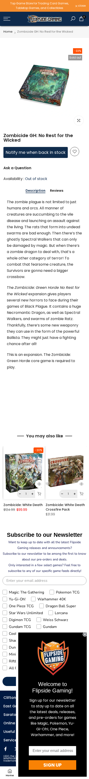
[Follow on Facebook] (5, 749)
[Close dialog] (85, 634)
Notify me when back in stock (35, 152)
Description (35, 191)
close (81, 5)
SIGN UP (52, 765)
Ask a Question (17, 168)
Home (8, 31)
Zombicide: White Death (23, 505)
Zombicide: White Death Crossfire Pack (65, 507)
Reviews (56, 191)
